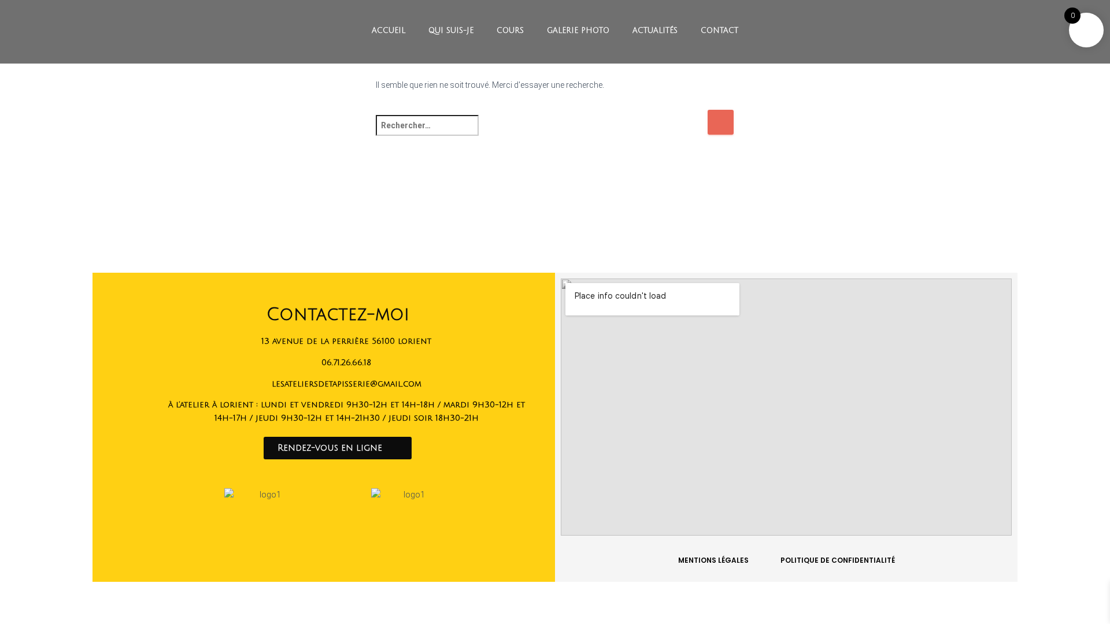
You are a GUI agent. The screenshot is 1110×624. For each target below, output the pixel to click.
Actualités (655, 31)
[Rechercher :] (541, 133)
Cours (510, 31)
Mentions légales (713, 560)
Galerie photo (578, 31)
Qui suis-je (450, 31)
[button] (338, 448)
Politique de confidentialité (837, 560)
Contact (719, 31)
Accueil (388, 31)
